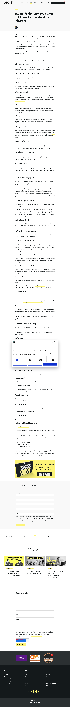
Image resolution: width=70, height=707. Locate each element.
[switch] (39, 360)
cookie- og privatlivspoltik (36, 521)
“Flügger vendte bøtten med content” (27, 411)
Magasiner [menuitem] (27, 685)
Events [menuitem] (26, 676)
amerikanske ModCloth (40, 285)
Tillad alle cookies (50, 364)
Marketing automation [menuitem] (8, 676)
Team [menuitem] (47, 681)
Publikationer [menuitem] (28, 681)
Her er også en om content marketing (27, 271)
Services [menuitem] (22, 2)
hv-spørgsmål (42, 51)
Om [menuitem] (38, 2)
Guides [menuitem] (26, 683)
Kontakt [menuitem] (48, 2)
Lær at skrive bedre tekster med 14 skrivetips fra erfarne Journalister (56, 573)
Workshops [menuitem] (27, 678)
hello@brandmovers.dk (47, 704)
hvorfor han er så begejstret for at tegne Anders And (39, 148)
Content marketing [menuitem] (8, 674)
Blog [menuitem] (26, 674)
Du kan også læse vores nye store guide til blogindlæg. (25, 56)
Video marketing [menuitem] (7, 681)
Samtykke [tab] (19, 345)
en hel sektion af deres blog (45, 247)
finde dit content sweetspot (20, 101)
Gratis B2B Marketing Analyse (58, 2)
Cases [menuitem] (27, 2)
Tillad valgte (35, 364)
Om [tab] (50, 345)
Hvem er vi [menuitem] (48, 674)
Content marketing (9, 568)
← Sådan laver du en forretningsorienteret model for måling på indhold (16, 536)
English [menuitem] (42, 2)
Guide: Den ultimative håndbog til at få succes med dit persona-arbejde (13, 573)
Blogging (16, 9)
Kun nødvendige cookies (20, 364)
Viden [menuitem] (31, 2)
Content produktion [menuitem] (8, 678)
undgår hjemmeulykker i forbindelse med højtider (32, 302)
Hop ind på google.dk (44, 209)
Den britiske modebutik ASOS (20, 316)
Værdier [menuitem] (47, 678)
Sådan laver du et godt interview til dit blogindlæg (35, 572)
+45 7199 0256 (41, 704)
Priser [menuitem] (35, 2)
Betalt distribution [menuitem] (8, 683)
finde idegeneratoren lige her (23, 426)
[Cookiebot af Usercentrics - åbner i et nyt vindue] (52, 342)
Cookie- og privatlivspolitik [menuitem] (51, 683)
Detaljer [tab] (35, 345)
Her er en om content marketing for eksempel (29, 260)
